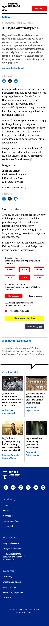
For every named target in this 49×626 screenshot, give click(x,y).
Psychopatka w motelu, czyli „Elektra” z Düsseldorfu (34, 443)
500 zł (10, 270)
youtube (13, 487)
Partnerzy (7, 577)
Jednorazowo (35, 296)
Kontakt (6, 510)
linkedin (35, 487)
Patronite (7, 598)
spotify (43, 487)
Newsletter (8, 516)
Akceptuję (19, 311)
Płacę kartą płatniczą (24, 318)
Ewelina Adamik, (10, 455)
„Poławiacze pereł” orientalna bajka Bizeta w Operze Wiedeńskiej (36, 398)
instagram (20, 487)
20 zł (24, 278)
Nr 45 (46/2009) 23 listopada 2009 (17, 23)
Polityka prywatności (12, 549)
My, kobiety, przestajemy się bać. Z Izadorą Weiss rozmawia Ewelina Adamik (11, 444)
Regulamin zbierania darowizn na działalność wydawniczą (14, 557)
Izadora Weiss (9, 458)
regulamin (24, 311)
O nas (5, 505)
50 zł (10, 278)
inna (39, 278)
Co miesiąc (13, 296)
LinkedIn (16, 81)
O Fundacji (8, 526)
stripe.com (34, 326)
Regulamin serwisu (11, 543)
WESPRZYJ (39, 8)
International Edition (12, 521)
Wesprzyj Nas (9, 587)
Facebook (4, 81)
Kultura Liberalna (11, 7)
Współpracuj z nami (12, 582)
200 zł (24, 270)
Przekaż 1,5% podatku (13, 592)
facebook (6, 487)
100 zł (39, 270)
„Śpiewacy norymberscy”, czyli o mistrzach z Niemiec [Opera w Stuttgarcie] (12, 399)
